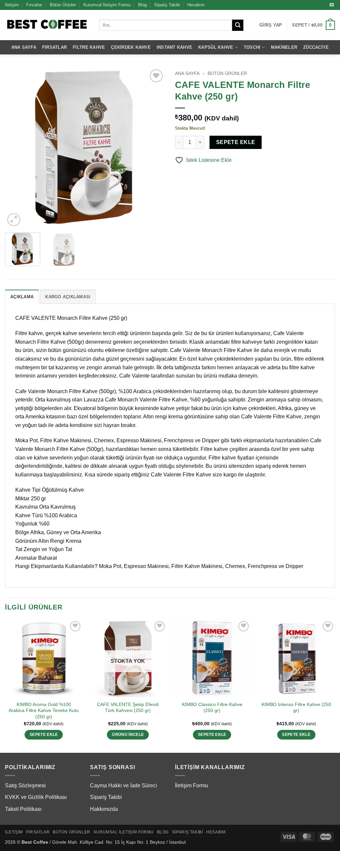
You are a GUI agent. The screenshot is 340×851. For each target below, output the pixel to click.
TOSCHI (252, 47)
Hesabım (196, 4)
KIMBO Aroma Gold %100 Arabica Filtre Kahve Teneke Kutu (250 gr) (44, 710)
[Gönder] (237, 25)
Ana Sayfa (23, 47)
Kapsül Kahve (215, 47)
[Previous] (17, 148)
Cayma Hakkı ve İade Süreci (123, 785)
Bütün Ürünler (63, 4)
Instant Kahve (174, 47)
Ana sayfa (187, 73)
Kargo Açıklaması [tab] (67, 296)
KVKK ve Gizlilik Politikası (36, 797)
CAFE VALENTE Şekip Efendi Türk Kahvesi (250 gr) (128, 707)
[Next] (153, 148)
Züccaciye (316, 47)
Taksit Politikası (23, 809)
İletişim (12, 4)
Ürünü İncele (128, 735)
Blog (142, 4)
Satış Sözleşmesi (25, 785)
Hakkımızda (104, 809)
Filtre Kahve (89, 47)
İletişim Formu (191, 785)
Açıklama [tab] (22, 296)
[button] (270, 25)
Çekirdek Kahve (131, 47)
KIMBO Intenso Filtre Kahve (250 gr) (296, 707)
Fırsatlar (34, 4)
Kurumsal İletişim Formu (106, 4)
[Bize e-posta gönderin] (332, 5)
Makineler (284, 47)
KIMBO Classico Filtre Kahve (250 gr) (212, 707)
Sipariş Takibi (167, 4)
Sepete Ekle (235, 142)
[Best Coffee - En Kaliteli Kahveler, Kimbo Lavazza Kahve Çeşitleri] (47, 25)
